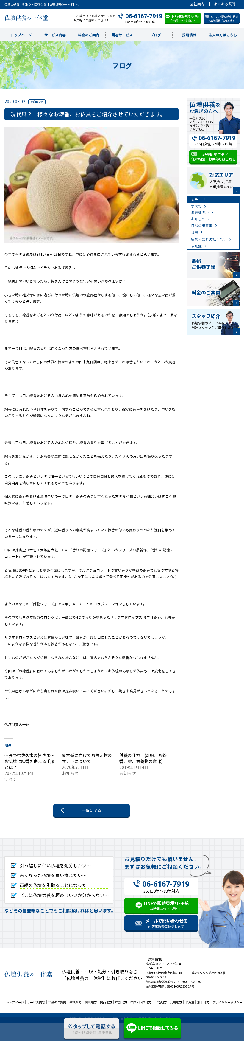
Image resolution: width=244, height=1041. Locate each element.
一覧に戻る (91, 810)
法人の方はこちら (223, 34)
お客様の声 (200, 212)
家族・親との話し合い (209, 239)
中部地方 (121, 1002)
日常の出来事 (201, 225)
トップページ (21, 34)
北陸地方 (161, 1002)
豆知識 (196, 246)
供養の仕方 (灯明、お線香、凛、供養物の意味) (143, 758)
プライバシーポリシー (227, 1002)
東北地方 (203, 1002)
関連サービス (122, 34)
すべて (196, 206)
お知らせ (198, 218)
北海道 (189, 1002)
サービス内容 (55, 34)
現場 (194, 232)
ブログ (155, 34)
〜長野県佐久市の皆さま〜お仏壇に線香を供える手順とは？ (29, 761)
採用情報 (189, 34)
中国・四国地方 (140, 1002)
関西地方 (106, 1002)
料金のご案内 (88, 34)
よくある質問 (224, 4)
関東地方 (91, 1002)
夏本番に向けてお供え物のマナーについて (87, 758)
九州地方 (176, 1002)
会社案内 (197, 4)
